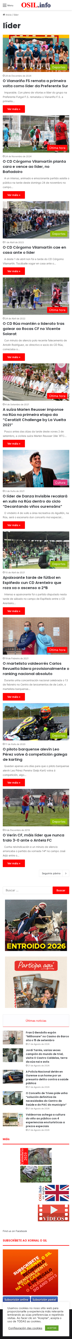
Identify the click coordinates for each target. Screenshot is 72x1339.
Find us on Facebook (15, 1231)
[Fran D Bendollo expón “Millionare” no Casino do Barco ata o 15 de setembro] (13, 1037)
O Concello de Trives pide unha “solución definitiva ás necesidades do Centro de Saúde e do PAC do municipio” (47, 1099)
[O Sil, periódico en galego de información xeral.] (36, 5)
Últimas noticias (36, 1020)
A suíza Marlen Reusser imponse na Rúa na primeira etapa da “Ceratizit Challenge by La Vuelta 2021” (34, 417)
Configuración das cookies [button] (25, 1328)
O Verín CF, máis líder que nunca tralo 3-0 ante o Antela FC (33, 838)
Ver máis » (13, 109)
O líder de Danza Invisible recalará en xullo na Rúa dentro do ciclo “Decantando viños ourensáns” (35, 501)
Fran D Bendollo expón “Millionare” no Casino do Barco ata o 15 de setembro (47, 1036)
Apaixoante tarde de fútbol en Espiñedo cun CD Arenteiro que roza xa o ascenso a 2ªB (32, 582)
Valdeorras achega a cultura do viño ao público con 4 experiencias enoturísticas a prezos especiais (45, 1120)
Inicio (8, 14)
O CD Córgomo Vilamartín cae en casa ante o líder (34, 250)
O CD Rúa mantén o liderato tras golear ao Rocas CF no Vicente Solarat (33, 328)
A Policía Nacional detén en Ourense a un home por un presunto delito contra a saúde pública (47, 1077)
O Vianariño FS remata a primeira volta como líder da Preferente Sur (35, 83)
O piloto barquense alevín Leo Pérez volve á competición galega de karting (35, 754)
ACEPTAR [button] (51, 1328)
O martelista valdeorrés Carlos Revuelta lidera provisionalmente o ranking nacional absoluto (36, 668)
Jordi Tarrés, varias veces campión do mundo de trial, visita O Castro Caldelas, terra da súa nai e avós (46, 1056)
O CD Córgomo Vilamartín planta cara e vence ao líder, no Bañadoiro (34, 166)
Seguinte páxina (51, 873)
